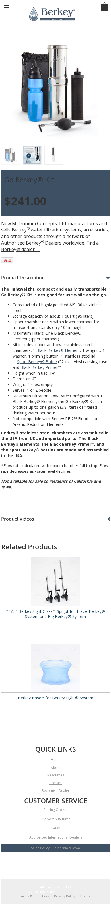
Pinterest (75, 862)
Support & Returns (55, 819)
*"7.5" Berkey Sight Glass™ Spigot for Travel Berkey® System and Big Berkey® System (55, 614)
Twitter (55, 862)
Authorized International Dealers (55, 837)
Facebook (35, 862)
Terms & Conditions (34, 896)
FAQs (55, 828)
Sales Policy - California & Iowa (55, 848)
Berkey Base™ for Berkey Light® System (55, 697)
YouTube (45, 862)
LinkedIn (65, 862)
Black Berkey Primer (39, 367)
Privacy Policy (64, 896)
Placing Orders (55, 809)
